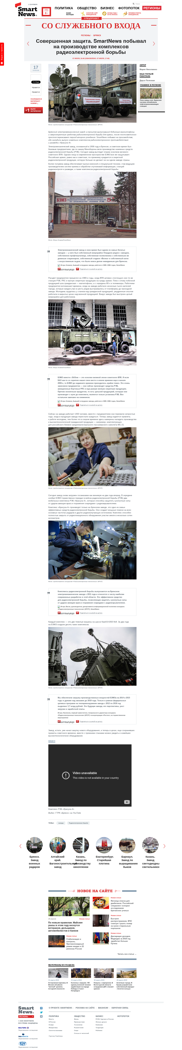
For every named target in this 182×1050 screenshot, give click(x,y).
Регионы (151, 8)
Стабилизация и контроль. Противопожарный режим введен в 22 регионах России (75, 944)
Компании (99, 1025)
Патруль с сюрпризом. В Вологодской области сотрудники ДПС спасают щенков (104, 986)
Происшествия (79, 1022)
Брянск (97, 35)
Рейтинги (99, 1030)
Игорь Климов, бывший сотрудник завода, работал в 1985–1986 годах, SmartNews (93, 265)
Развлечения (78, 1027)
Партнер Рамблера (56, 1036)
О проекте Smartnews (60, 1008)
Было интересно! (33, 110)
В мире (51, 1025)
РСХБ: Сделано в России (105, 1019)
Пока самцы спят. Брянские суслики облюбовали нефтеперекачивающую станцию (151, 103)
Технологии (78, 1025)
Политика (64, 8)
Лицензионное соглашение (28, 1030)
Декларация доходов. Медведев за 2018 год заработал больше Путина (121, 940)
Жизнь (76, 1019)
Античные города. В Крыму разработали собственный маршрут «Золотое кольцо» (125, 986)
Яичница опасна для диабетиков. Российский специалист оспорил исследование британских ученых (122, 906)
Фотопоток (128, 8)
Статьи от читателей (81, 1033)
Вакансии (103, 1008)
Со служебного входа (91, 25)
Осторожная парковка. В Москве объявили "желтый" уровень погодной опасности (58, 986)
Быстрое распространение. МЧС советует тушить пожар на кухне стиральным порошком (121, 923)
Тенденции (99, 1027)
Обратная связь (119, 1008)
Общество (87, 8)
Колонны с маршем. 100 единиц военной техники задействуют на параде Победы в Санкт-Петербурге (81, 987)
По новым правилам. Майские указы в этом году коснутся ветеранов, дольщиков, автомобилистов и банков (65, 926)
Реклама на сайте (85, 1008)
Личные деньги (101, 1022)
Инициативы (53, 1027)
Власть (51, 1019)
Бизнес (107, 8)
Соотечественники (55, 1030)
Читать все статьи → (127, 954)
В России (52, 1022)
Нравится (36, 88)
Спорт (76, 1030)
